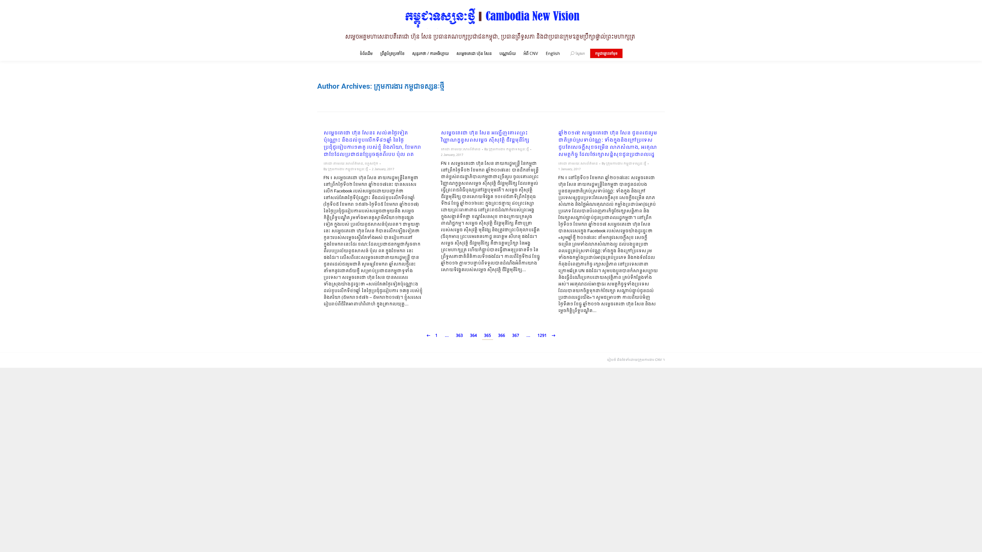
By (345, 169)
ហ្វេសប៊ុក (371, 163)
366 (501, 335)
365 (487, 335)
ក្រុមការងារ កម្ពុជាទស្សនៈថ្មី (409, 86)
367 (515, 335)
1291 (542, 335)
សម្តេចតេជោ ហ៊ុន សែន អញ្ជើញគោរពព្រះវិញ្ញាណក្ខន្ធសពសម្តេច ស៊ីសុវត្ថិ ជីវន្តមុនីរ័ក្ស (485, 137)
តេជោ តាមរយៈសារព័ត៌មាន (343, 163)
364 (473, 335)
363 (459, 335)
